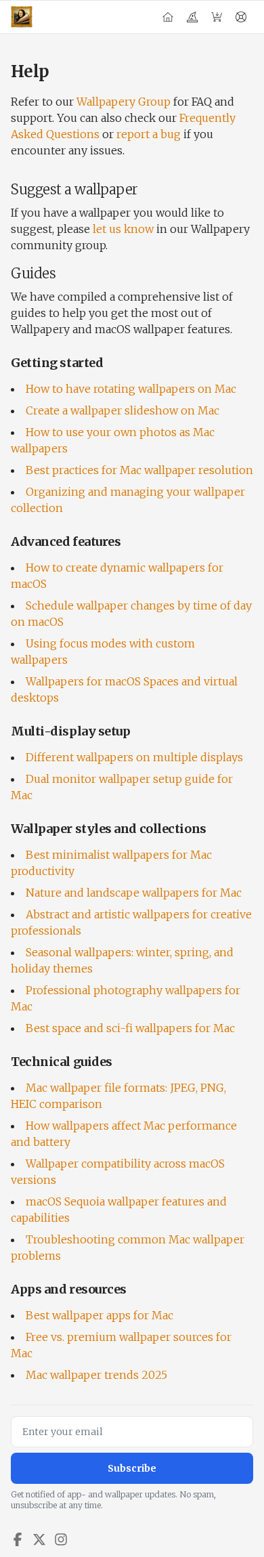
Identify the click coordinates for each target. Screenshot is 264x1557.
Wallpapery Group (123, 101)
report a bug (148, 134)
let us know (123, 229)
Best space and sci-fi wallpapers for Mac (130, 1028)
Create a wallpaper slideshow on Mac (122, 410)
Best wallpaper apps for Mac (99, 1315)
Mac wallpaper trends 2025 (96, 1375)
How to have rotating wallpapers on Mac (131, 389)
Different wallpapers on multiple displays (134, 757)
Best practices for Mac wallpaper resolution (139, 470)
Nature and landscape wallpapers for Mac (134, 892)
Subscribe (132, 1468)
